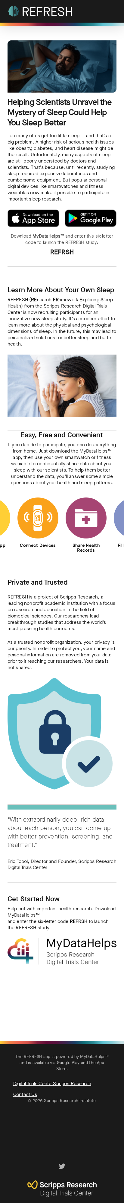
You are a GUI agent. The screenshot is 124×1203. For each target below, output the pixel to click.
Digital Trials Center (33, 1083)
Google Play (68, 1063)
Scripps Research (72, 1083)
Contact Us (25, 1094)
